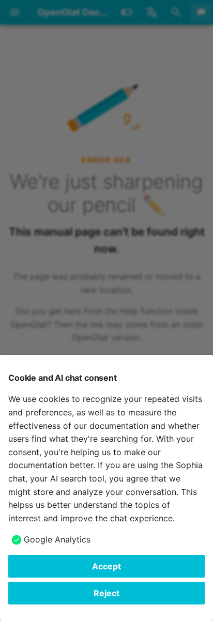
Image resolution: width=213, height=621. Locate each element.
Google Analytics (57, 539)
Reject (106, 593)
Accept (106, 566)
